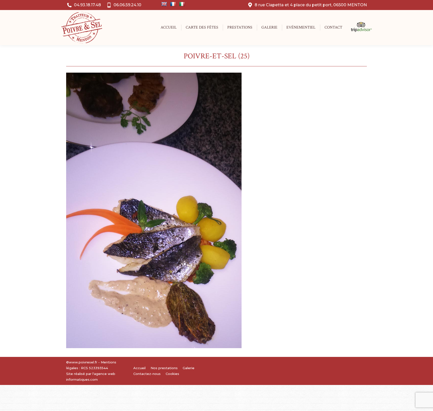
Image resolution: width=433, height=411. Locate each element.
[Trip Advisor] (359, 31)
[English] (164, 4)
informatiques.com (82, 379)
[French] (173, 4)
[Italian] (182, 4)
